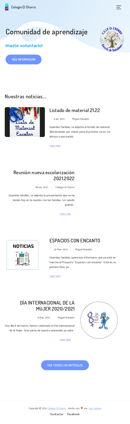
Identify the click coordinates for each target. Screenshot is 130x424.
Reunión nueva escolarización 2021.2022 (44, 175)
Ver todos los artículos (65, 365)
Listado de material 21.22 (74, 110)
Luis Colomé (94, 408)
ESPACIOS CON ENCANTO (74, 240)
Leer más (55, 146)
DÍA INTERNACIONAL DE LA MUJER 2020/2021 (47, 305)
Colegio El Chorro (57, 408)
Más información (24, 59)
